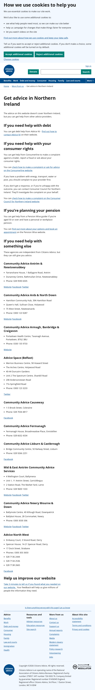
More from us (18, 86)
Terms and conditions (81, 625)
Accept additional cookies (18, 54)
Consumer (42, 80)
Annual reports (56, 630)
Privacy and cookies (80, 629)
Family (61, 80)
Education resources (36, 625)
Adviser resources (34, 621)
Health (7, 650)
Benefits (7, 80)
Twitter (25, 287)
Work (15, 80)
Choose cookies (11, 59)
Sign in (88, 66)
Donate (33, 71)
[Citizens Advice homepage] (9, 670)
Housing (52, 80)
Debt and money (27, 80)
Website (8, 287)
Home (6, 86)
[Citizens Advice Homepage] (9, 70)
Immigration (9, 646)
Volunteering (55, 653)
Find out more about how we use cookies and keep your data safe (36, 37)
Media (52, 638)
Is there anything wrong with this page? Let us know (47, 607)
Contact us (54, 622)
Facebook (16, 287)
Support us (54, 626)
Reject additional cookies (49, 54)
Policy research (56, 649)
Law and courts (73, 80)
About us (53, 618)
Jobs (51, 657)
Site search (31, 629)
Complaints (54, 634)
